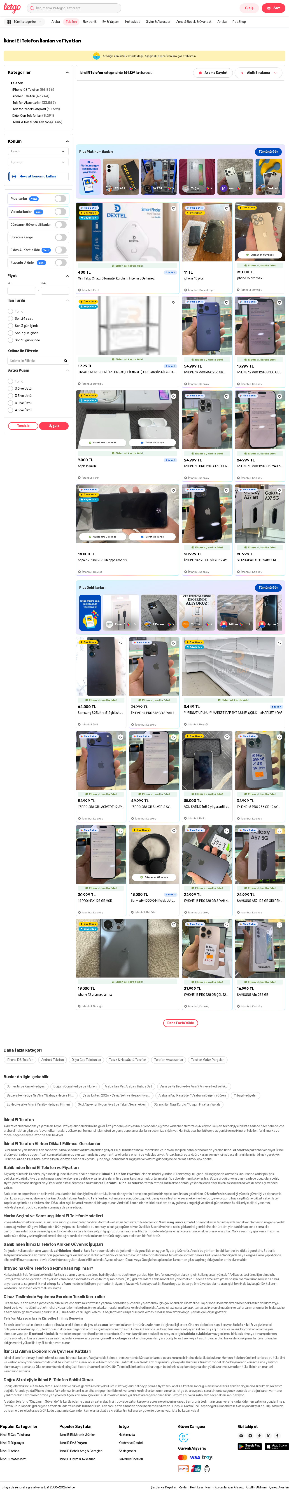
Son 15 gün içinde (27, 340)
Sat (276, 8)
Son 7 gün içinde (26, 333)
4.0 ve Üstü (23, 403)
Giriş (249, 8)
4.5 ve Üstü (23, 410)
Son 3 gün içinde (27, 326)
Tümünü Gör (268, 152)
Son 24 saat (24, 319)
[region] (180, 176)
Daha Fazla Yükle (180, 1023)
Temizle (23, 426)
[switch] (60, 198)
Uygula (54, 426)
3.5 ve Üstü (23, 396)
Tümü (19, 311)
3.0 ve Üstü (23, 389)
